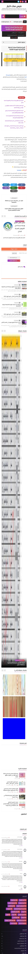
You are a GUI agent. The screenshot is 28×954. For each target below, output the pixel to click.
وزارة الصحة (13, 923)
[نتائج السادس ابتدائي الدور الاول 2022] (24, 314)
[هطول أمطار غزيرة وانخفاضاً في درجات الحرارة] (22, 797)
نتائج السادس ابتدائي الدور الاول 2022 (12, 314)
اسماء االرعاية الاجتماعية (11, 35)
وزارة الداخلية (21, 923)
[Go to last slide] (5, 216)
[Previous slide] (5, 331)
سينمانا (22, 917)
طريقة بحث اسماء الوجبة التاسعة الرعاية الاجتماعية (11, 305)
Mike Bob (20, 861)
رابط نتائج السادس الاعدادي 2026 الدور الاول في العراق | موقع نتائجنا (10, 775)
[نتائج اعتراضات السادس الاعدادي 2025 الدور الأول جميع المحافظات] (22, 790)
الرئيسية (22, 16)
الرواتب (23, 912)
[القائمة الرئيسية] (3, 16)
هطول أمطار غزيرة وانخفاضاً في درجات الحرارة (11, 796)
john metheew (19, 837)
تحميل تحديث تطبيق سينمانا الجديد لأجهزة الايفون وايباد (11, 287)
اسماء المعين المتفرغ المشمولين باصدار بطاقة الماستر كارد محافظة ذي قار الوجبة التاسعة (14, 804)
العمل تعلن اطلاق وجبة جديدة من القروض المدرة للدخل (13, 101)
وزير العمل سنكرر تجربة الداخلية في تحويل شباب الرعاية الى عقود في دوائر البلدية (13, 127)
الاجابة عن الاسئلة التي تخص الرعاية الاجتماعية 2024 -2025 (14, 122)
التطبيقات (9, 909)
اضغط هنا (19, 170)
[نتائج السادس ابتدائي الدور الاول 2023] (24, 296)
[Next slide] (2, 216)
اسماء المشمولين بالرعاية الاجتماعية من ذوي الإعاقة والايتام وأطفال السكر (14, 112)
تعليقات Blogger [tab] (14, 249)
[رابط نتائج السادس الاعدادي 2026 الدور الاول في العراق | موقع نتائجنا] (22, 775)
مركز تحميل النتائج (20, 920)
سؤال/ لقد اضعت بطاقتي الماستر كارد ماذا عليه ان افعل (15, 664)
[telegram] (18, 1)
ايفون (7, 914)
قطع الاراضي (15, 917)
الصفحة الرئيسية (21, 35)
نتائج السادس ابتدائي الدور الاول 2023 (12, 296)
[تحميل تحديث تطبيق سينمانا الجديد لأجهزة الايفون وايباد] (24, 286)
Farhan (21, 873)
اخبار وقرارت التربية (20, 906)
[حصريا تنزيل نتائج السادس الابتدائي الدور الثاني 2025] (22, 783)
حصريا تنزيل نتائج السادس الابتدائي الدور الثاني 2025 (13, 22)
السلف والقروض (15, 912)
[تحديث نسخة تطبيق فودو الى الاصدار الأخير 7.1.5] (24, 322)
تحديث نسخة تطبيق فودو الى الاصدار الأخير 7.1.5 (11, 323)
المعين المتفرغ (21, 914)
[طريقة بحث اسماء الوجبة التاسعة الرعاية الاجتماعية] (24, 304)
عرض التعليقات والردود (13, 260)
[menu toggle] (26, 2)
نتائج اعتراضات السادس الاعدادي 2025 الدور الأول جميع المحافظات (10, 789)
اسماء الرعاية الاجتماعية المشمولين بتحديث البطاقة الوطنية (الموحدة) (14, 117)
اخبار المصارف (21, 903)
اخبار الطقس (22, 900)
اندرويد (13, 914)
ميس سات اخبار (14, 6)
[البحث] (2, 2)
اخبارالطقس (11, 906)
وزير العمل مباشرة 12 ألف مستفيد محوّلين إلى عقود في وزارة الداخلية (14, 106)
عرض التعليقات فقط (13, 257)
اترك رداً (20, 845)
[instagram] (23, 1)
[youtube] (21, 1)
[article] (14, 200)
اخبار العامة (13, 900)
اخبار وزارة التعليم (11, 903)
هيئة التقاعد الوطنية (9, 920)
